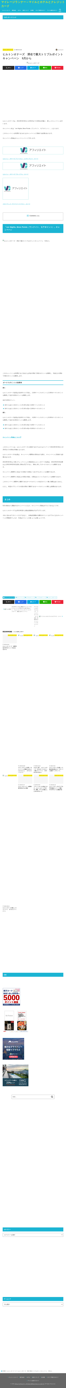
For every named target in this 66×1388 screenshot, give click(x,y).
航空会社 (14, 10)
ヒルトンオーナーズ (8, 49)
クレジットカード (6, 10)
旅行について (26, 10)
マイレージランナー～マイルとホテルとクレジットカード (33, 4)
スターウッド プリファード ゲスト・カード (16, 204)
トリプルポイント (41, 597)
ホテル (19, 10)
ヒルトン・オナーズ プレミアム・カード (16, 174)
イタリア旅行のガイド (40, 10)
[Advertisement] (33, 33)
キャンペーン (20, 597)
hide (38, 215)
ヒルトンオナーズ (52, 597)
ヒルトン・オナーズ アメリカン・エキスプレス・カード (20, 158)
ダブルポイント (30, 597)
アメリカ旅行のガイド (52, 10)
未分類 (32, 10)
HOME (4, 1371)
